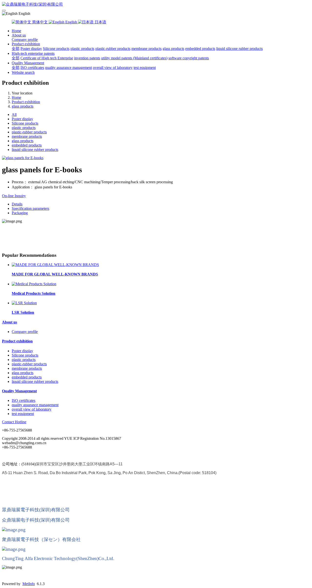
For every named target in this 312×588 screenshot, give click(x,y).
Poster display (31, 48)
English (71, 22)
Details (17, 204)
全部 (16, 48)
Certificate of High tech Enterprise (46, 58)
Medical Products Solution (33, 293)
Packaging (20, 213)
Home (16, 31)
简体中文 (40, 22)
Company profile (25, 39)
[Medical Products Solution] (34, 284)
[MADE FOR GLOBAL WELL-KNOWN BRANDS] (55, 265)
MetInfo (28, 584)
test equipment (145, 67)
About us (19, 35)
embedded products (200, 48)
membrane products (146, 48)
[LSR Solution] (24, 303)
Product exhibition (26, 44)
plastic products (82, 48)
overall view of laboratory (113, 67)
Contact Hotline (14, 422)
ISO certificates (32, 67)
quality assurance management (68, 67)
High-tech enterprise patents (33, 53)
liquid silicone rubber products (239, 48)
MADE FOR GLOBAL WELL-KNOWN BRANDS (55, 274)
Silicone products (56, 48)
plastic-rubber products (112, 48)
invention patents (87, 58)
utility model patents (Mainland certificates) (134, 58)
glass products (173, 48)
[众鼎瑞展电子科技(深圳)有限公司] (156, 4)
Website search (23, 72)
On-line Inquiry (14, 196)
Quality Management (28, 63)
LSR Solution (23, 312)
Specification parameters (30, 208)
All (14, 114)
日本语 (100, 22)
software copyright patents (188, 58)
